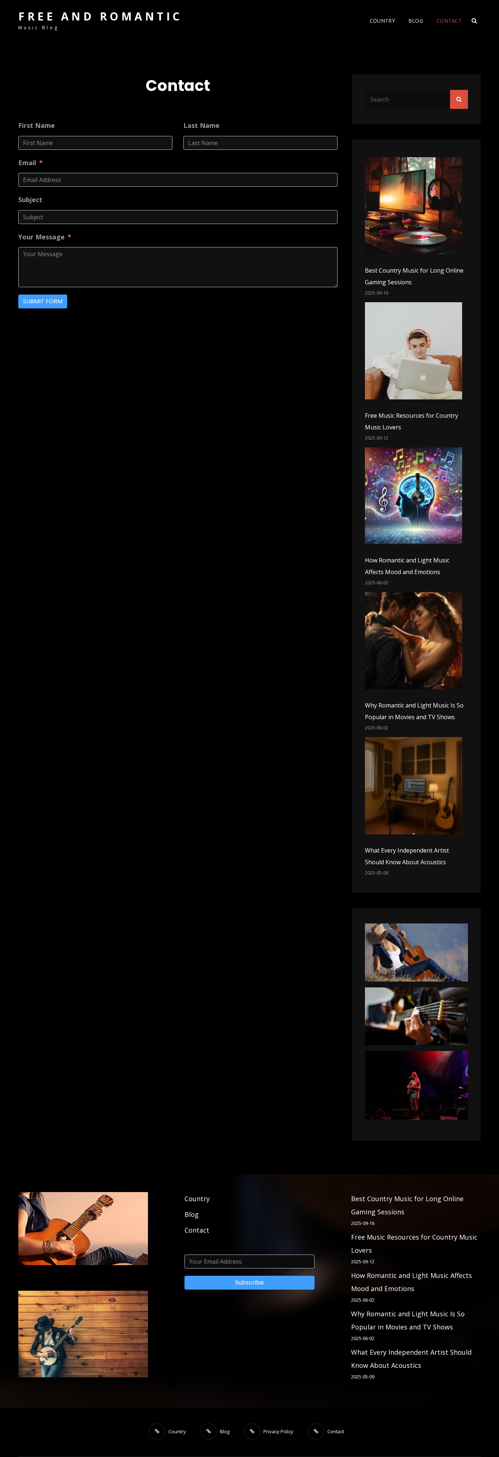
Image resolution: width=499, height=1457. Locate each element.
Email (27, 162)
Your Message (41, 236)
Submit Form (42, 301)
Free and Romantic (100, 16)
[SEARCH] (474, 20)
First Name (36, 125)
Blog (415, 20)
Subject (30, 199)
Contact (449, 20)
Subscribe (249, 1282)
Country (382, 20)
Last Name (201, 125)
